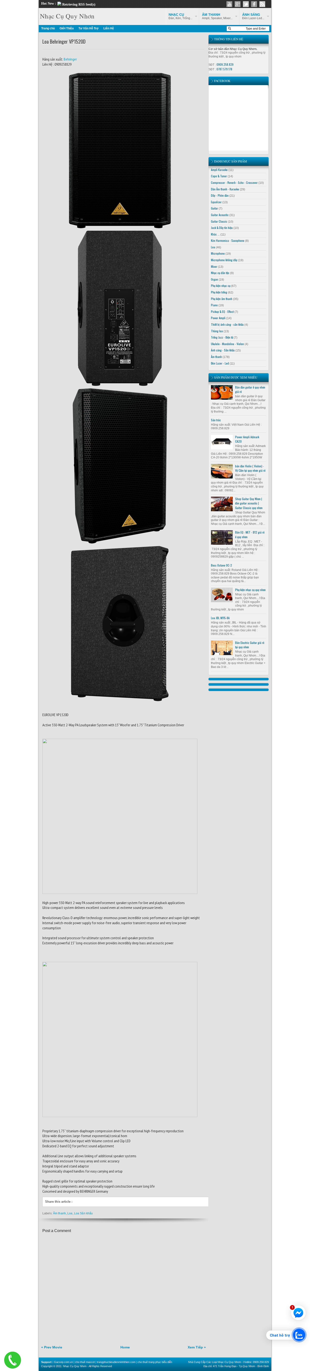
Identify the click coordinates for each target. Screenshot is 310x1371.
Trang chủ (48, 28)
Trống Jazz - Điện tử (222, 337)
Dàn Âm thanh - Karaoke (225, 189)
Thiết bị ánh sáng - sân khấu (227, 324)
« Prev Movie (51, 1347)
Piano (214, 305)
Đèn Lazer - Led (220, 363)
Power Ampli (218, 318)
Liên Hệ (108, 28)
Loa (69, 1213)
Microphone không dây (224, 260)
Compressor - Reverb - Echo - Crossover (234, 182)
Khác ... (215, 234)
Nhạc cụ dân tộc (220, 273)
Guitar (214, 208)
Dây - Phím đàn (220, 195)
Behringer (70, 59)
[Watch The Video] (229, 4)
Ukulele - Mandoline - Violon (227, 344)
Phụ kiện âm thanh (221, 299)
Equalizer (216, 202)
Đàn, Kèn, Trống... (180, 16)
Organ (214, 279)
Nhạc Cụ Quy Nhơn (67, 16)
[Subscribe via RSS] (262, 4)
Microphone (218, 253)
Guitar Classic (219, 221)
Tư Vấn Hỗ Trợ (88, 28)
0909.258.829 (225, 64)
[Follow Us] (246, 4)
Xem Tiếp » (197, 1347)
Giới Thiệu (67, 28)
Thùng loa (217, 331)
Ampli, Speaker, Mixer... (217, 16)
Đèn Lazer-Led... (253, 16)
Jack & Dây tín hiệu (222, 228)
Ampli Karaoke (219, 170)
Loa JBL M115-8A (220, 618)
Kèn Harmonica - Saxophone (227, 240)
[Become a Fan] (254, 4)
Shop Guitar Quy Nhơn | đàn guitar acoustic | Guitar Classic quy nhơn (249, 503)
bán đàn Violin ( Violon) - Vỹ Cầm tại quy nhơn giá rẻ (250, 468)
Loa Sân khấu (83, 1213)
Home (125, 1347)
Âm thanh (59, 1213)
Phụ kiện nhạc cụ (220, 286)
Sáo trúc (216, 420)
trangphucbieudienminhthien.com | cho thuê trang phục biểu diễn (134, 1362)
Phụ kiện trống (219, 292)
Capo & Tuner (219, 176)
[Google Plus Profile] (237, 4)
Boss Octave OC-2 (221, 565)
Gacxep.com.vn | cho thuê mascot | (75, 1362)
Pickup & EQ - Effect (222, 311)
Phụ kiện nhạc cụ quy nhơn (250, 590)
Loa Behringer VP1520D (63, 41)
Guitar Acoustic (220, 215)
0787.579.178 (224, 69)
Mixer (214, 266)
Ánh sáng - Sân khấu (223, 350)
